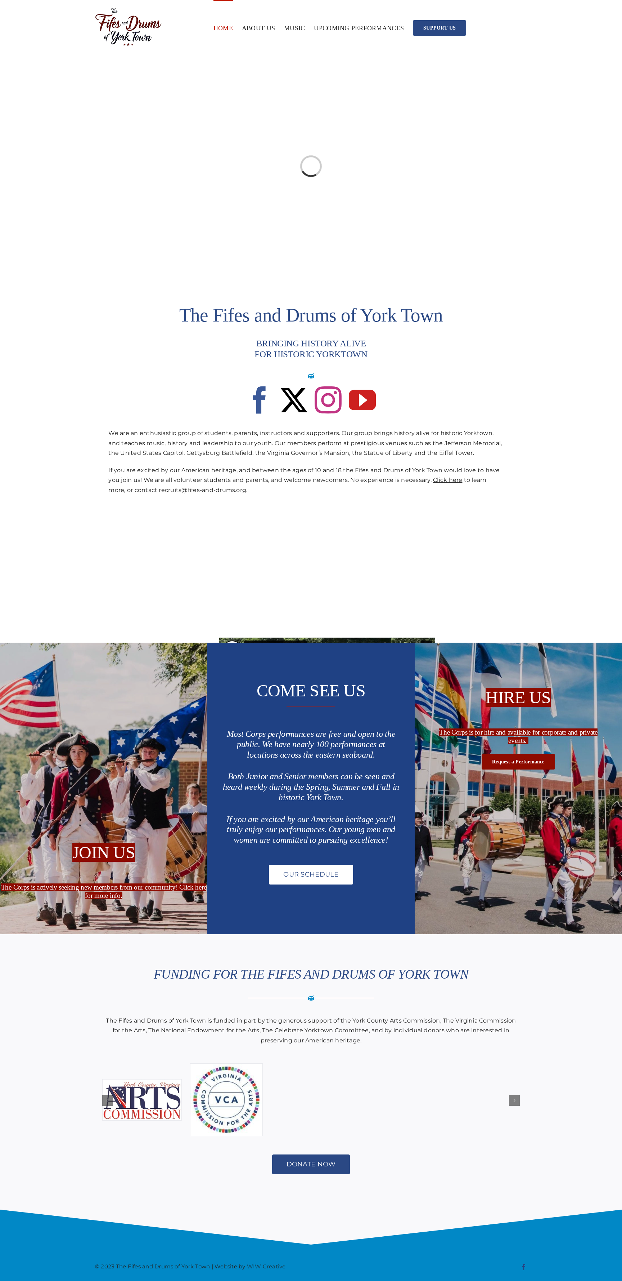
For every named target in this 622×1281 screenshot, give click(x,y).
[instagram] (328, 399)
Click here (447, 480)
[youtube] (362, 399)
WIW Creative (266, 1266)
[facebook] (259, 399)
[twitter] (293, 399)
